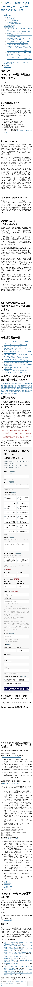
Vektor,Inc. (12, 983)
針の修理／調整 (11, 25)
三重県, (9, 388)
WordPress (9, 981)
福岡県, (15, 391)
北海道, (3, 383)
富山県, (6, 387)
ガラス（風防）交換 (12, 20)
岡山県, (17, 390)
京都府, (17, 388)
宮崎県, (6, 393)
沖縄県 (15, 393)
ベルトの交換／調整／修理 (14, 23)
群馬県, (10, 385)
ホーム (5, 881)
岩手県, (11, 383)
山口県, (25, 390)
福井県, (14, 387)
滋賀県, (13, 388)
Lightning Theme (19, 981)
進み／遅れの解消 (12, 22)
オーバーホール (11, 17)
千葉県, (19, 385)
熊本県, (28, 391)
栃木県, (6, 385)
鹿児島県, (10, 393)
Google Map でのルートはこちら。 (11, 757)
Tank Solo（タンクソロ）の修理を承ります (18, 31)
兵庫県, (26, 388)
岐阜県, (27, 387)
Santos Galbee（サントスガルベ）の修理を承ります (18, 361)
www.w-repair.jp (8, 920)
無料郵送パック (8, 886)
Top (2, 985)
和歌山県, (3, 390)
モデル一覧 (7, 884)
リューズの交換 (11, 19)
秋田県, (20, 383)
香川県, (3, 391)
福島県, (28, 383)
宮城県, (15, 383)
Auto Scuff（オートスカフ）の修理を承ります (19, 62)
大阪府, (22, 388)
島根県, (12, 390)
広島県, (21, 390)
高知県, (11, 391)
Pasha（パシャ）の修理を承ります (16, 33)
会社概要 (6, 887)
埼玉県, (14, 385)
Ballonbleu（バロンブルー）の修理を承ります (19, 46)
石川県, (10, 387)
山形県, (24, 383)
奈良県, (30, 388)
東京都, (23, 385)
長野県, (23, 387)
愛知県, (4, 388)
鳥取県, (8, 390)
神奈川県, (27, 385)
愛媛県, (7, 391)
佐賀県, (20, 391)
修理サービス (7, 883)
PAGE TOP (30, 955)
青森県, (7, 383)
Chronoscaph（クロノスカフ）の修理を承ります (17, 370)
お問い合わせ (7, 889)
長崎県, (24, 391)
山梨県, (19, 387)
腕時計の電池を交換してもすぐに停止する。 (16, 963)
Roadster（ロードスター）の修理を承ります (19, 44)
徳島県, (30, 390)
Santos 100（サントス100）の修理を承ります (19, 51)
